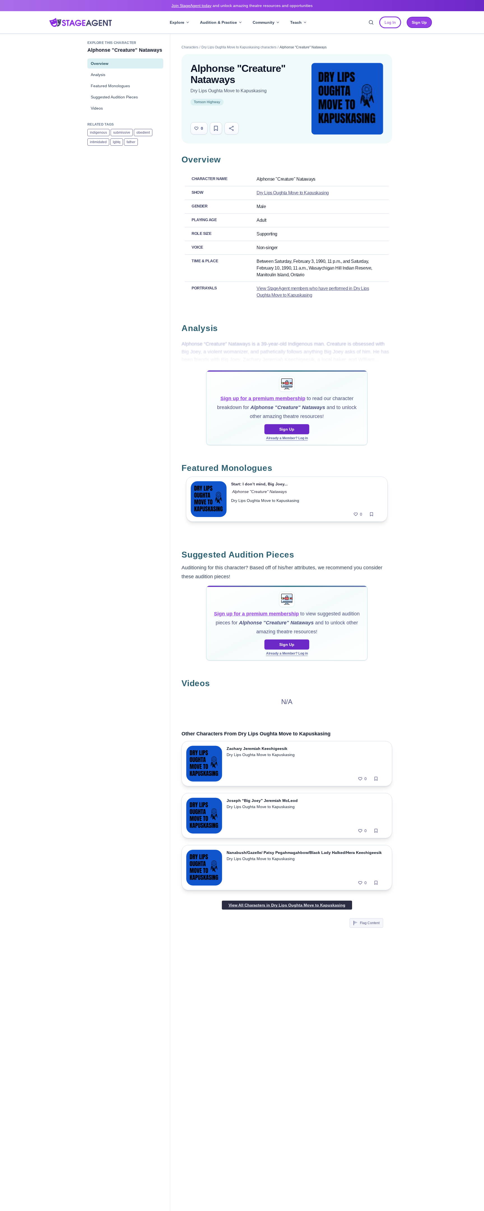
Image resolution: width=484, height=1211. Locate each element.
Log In (390, 22)
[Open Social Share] (231, 128)
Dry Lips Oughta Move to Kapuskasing (228, 90)
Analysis (98, 74)
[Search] (371, 22)
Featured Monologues (110, 86)
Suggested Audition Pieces (114, 97)
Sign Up (286, 429)
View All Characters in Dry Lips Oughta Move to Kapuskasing (287, 905)
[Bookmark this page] (216, 128)
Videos (97, 108)
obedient (143, 132)
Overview (99, 63)
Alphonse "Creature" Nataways (259, 491)
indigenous (98, 132)
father (131, 142)
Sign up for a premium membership (262, 398)
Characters (190, 47)
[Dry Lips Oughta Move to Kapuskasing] (347, 98)
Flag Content (370, 923)
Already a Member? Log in (287, 438)
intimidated (98, 142)
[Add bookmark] (371, 514)
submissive (121, 132)
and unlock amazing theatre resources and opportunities (242, 5)
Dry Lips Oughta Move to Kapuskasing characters (238, 47)
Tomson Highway (207, 102)
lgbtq (116, 142)
